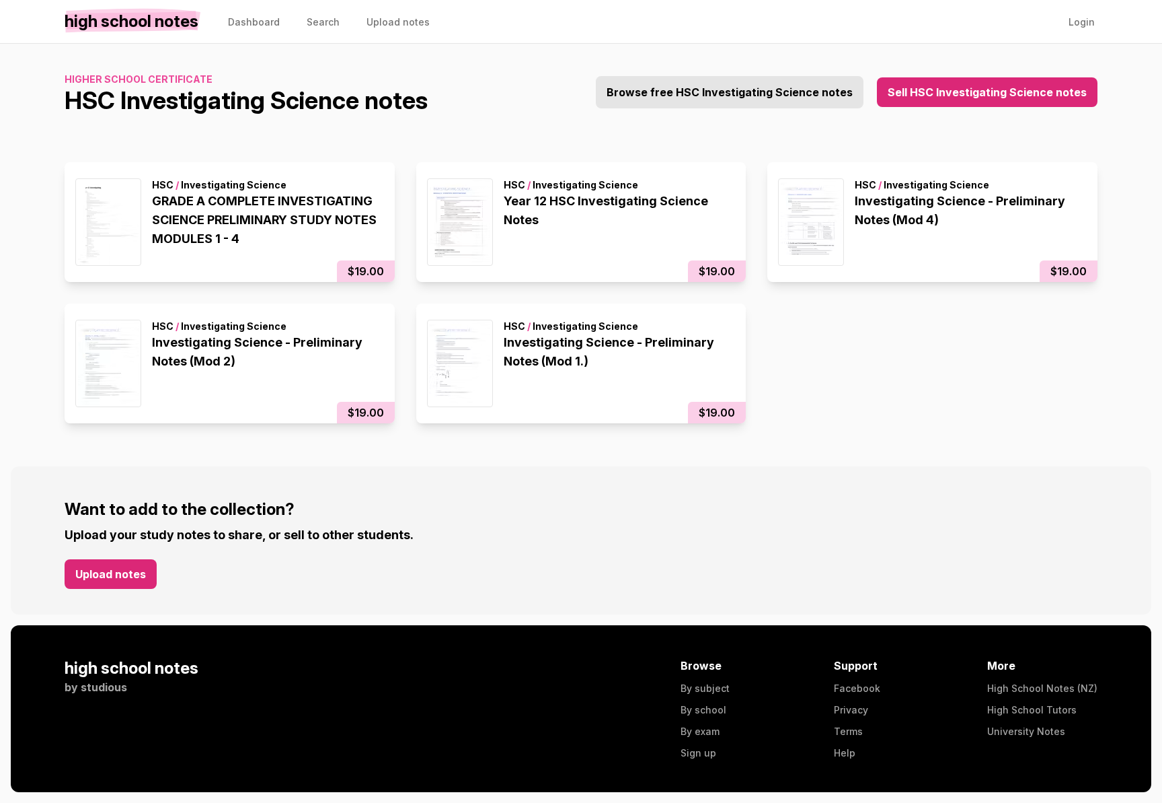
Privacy (851, 709)
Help (844, 753)
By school (703, 709)
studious (104, 687)
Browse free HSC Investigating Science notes (730, 92)
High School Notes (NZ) (1042, 688)
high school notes (131, 668)
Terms (848, 731)
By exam (700, 731)
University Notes (1026, 731)
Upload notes (110, 574)
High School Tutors (1032, 709)
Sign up (698, 753)
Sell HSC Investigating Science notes (987, 92)
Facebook (857, 688)
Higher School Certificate (138, 79)
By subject (705, 688)
